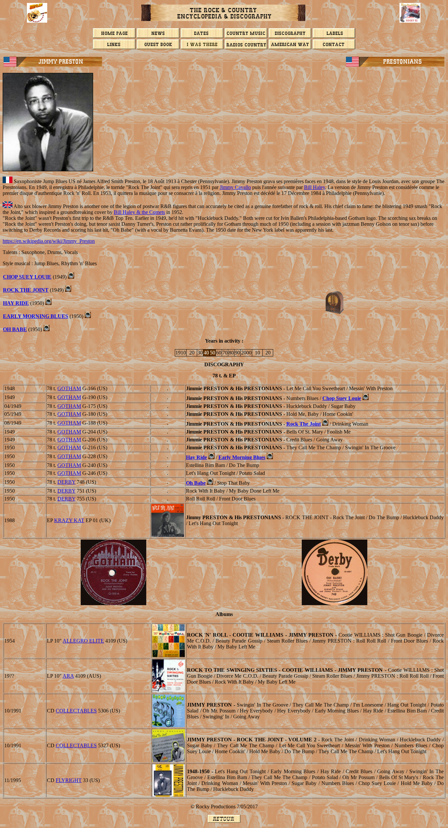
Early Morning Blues (35, 316)
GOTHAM (69, 388)
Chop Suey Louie (27, 277)
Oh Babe (15, 329)
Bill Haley (314, 187)
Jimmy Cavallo (235, 187)
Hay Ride (16, 303)
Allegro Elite (83, 641)
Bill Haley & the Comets (139, 212)
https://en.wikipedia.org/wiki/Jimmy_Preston (49, 241)
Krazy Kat (69, 520)
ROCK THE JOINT (26, 290)
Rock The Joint (303, 424)
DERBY (66, 482)
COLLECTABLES (76, 710)
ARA (68, 676)
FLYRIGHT (69, 780)
